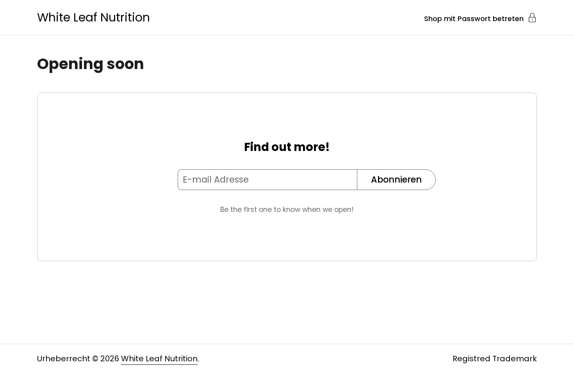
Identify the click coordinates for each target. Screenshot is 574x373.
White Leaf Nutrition (93, 17)
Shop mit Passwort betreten (474, 18)
